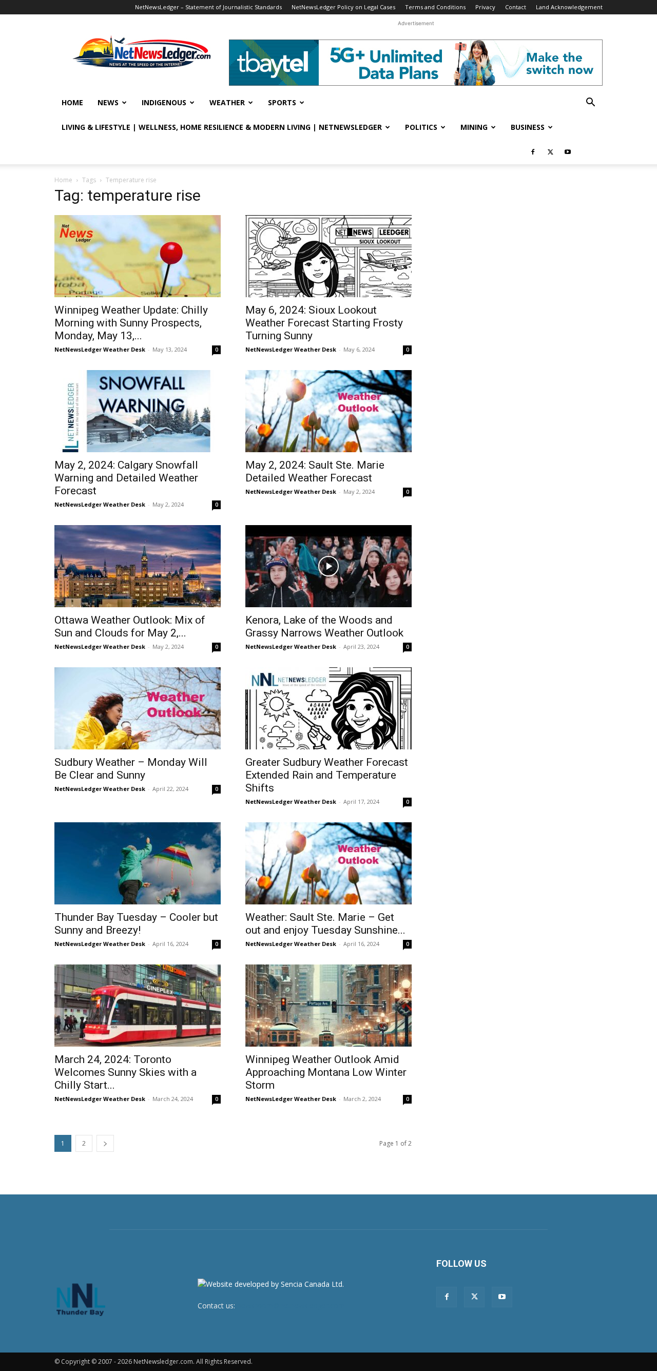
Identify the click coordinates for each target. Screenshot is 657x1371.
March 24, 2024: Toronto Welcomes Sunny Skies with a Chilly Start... (125, 1072)
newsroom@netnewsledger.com (291, 1305)
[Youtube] (567, 152)
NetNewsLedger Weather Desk (99, 349)
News (108, 102)
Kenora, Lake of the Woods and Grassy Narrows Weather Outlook (324, 626)
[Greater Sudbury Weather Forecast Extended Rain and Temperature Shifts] (328, 708)
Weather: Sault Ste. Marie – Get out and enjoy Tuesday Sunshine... (325, 923)
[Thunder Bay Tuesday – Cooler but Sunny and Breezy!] (137, 863)
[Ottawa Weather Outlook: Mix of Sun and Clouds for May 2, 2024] (137, 566)
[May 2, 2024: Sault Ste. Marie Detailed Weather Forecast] (328, 411)
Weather (227, 102)
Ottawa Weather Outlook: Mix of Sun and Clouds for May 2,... (129, 626)
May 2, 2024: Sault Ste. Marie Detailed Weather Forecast (314, 471)
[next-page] (105, 1143)
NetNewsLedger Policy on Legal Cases (343, 7)
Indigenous (164, 102)
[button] (590, 103)
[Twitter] (550, 152)
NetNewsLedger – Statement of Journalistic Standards (208, 7)
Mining (474, 127)
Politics (421, 127)
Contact (515, 7)
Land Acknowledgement (569, 7)
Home (72, 102)
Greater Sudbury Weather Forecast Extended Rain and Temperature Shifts (326, 775)
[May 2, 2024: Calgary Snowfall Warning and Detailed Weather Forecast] (137, 411)
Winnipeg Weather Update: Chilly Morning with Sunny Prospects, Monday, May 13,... (131, 323)
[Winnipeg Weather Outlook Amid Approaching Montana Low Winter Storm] (328, 1005)
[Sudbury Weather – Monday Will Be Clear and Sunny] (137, 708)
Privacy (485, 7)
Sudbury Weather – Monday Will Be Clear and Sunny (130, 768)
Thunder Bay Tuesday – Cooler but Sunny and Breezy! (136, 923)
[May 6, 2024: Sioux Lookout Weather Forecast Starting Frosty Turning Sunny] (328, 256)
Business (528, 127)
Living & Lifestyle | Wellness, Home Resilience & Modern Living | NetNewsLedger (222, 127)
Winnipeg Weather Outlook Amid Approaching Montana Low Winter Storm (326, 1072)
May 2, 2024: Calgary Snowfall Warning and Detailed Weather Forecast (126, 478)
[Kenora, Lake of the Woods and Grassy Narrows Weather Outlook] (328, 566)
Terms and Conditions (435, 7)
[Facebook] (532, 152)
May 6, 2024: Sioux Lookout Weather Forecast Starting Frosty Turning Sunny (324, 323)
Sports (282, 102)
